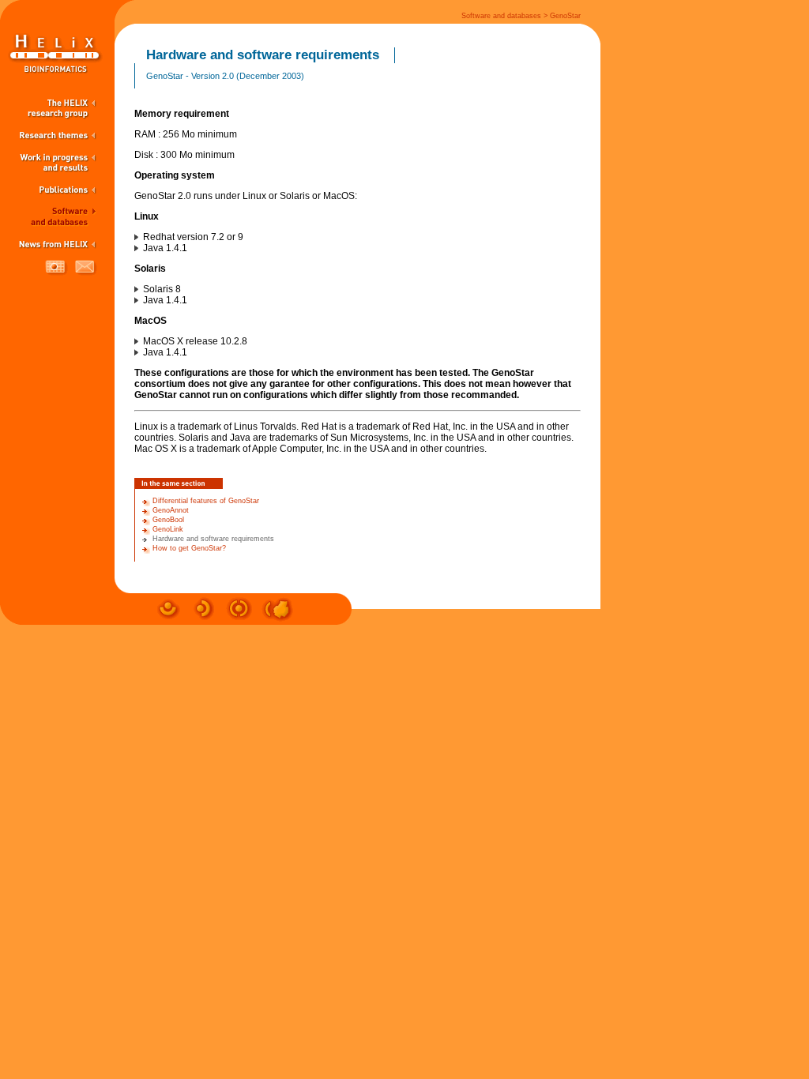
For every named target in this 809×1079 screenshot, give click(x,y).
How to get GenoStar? (189, 548)
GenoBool (168, 520)
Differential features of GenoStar (205, 501)
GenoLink (167, 529)
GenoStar (565, 16)
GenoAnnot (170, 510)
